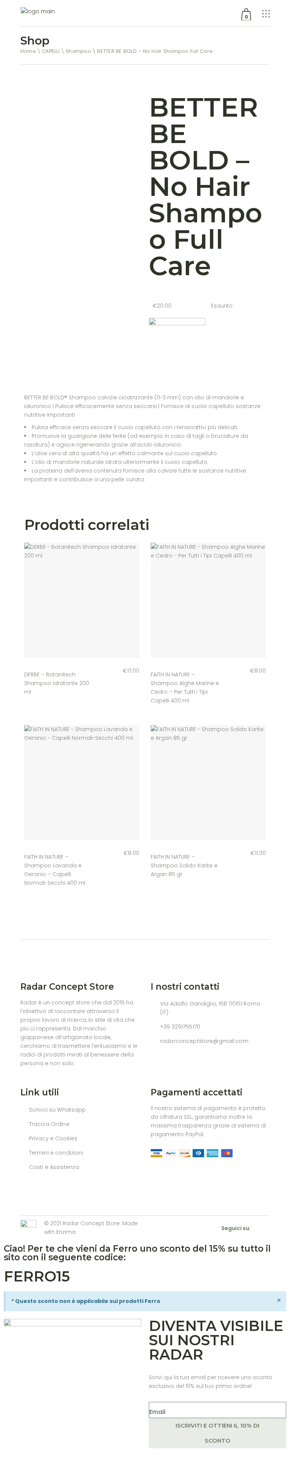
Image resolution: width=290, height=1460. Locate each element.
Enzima (66, 1232)
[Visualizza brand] (177, 346)
